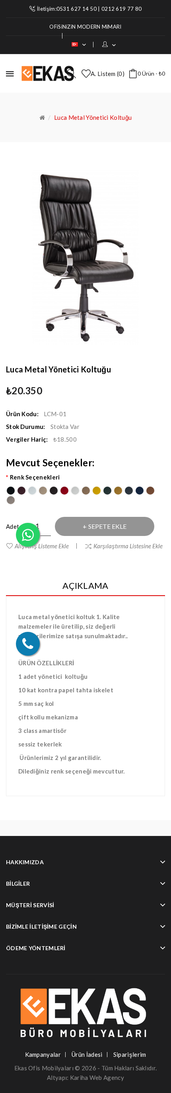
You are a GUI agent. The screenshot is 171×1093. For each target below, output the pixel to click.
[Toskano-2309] (150, 491)
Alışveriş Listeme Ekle (42, 545)
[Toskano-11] (118, 491)
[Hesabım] (109, 45)
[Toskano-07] (75, 491)
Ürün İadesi (87, 1054)
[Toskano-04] (43, 491)
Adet (12, 526)
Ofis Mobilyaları (51, 1068)
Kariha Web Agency (97, 1077)
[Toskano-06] (64, 491)
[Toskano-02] (21, 491)
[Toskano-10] (107, 491)
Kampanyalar (43, 1054)
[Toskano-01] (11, 491)
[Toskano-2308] (140, 491)
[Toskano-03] (32, 491)
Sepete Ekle (107, 526)
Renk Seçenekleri (35, 477)
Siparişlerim (129, 1054)
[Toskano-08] (86, 491)
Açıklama (85, 585)
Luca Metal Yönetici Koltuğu (93, 117)
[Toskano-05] (54, 491)
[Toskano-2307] (129, 491)
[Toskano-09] (97, 491)
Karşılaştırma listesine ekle (128, 545)
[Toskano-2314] (11, 500)
